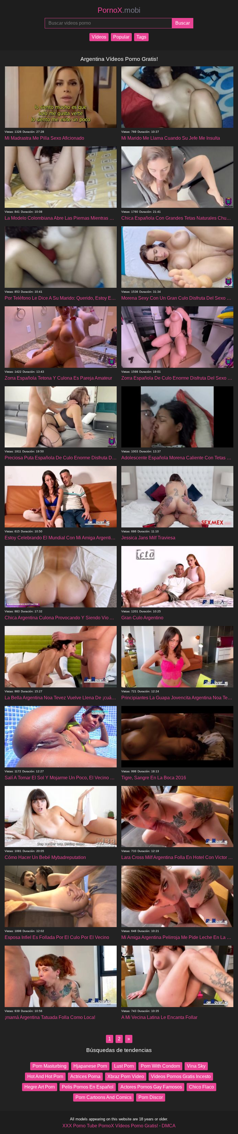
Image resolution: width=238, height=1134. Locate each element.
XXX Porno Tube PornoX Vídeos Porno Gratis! (110, 1125)
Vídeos (99, 36)
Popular (121, 36)
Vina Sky (196, 1066)
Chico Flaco (201, 1086)
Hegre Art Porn (39, 1086)
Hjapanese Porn (90, 1066)
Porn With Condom (160, 1066)
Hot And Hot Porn (45, 1076)
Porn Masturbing (49, 1066)
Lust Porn (124, 1066)
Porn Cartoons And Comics (103, 1097)
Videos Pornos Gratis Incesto (181, 1076)
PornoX (119, 10)
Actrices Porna (85, 1076)
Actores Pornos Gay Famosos (151, 1086)
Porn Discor (150, 1097)
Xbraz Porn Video (125, 1076)
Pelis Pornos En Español (87, 1086)
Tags (141, 36)
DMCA (169, 1125)
